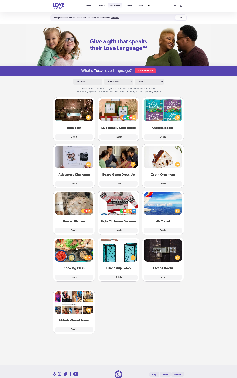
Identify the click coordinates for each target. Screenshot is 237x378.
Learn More (115, 18)
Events (129, 5)
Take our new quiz (145, 70)
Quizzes (101, 5)
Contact (177, 374)
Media (165, 374)
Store (140, 5)
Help (154, 374)
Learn (88, 5)
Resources (115, 5)
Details (74, 137)
